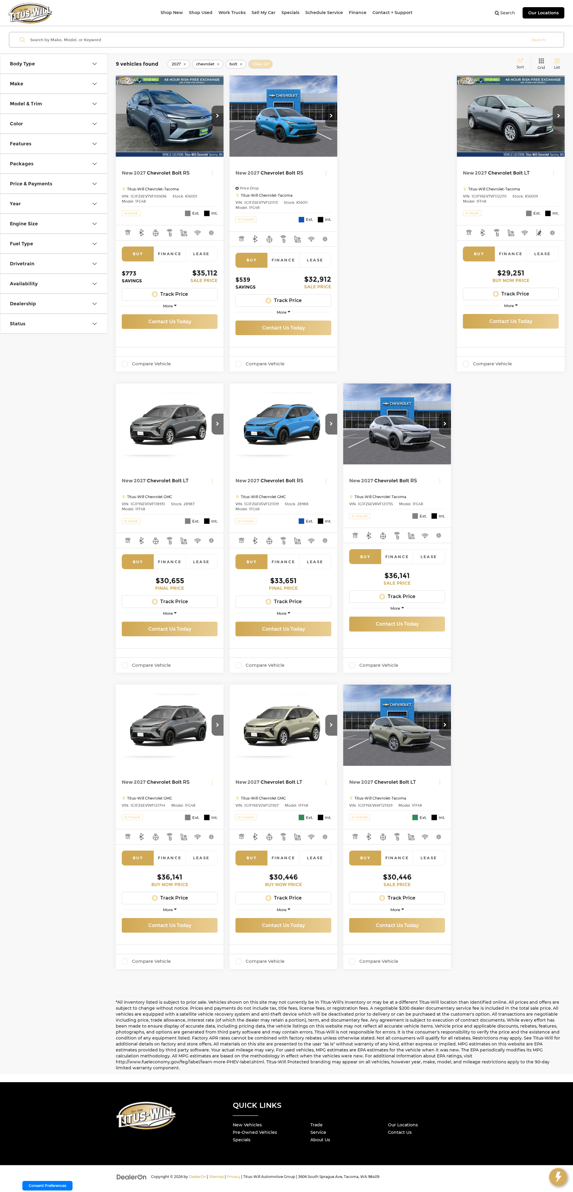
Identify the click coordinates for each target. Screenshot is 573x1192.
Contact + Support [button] (392, 12)
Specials (241, 1139)
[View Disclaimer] (212, 233)
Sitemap (216, 1176)
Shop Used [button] (200, 12)
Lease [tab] (201, 253)
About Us (320, 1139)
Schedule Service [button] (324, 12)
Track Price (174, 294)
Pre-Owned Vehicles (255, 1132)
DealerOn (197, 1176)
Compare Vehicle (151, 363)
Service (318, 1132)
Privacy (233, 1176)
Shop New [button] (172, 12)
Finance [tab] (170, 253)
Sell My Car (263, 12)
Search (538, 39)
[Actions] (212, 173)
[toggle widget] (558, 1177)
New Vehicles (247, 1125)
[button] (218, 116)
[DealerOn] (131, 1176)
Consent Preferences (47, 1185)
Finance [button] (357, 12)
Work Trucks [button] (232, 12)
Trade (316, 1125)
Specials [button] (290, 12)
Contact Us (400, 1132)
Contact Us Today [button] (169, 321)
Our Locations (543, 13)
